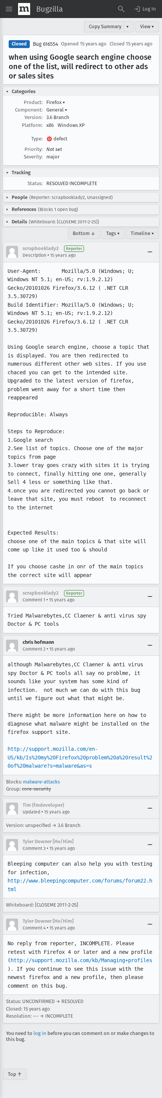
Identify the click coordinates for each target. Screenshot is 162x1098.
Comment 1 (34, 599)
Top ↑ (15, 1074)
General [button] (56, 110)
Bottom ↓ (84, 233)
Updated (31, 812)
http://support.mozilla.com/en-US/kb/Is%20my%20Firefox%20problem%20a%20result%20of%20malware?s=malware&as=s (80, 757)
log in (40, 1033)
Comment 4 (34, 928)
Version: (33, 117)
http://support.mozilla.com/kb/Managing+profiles (81, 960)
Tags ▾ (113, 233)
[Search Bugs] (121, 9)
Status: (35, 183)
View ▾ (147, 26)
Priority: (33, 149)
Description (34, 255)
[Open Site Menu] (9, 9)
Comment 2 (34, 649)
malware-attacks (41, 782)
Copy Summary (105, 26)
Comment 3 (34, 848)
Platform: (32, 125)
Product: (33, 102)
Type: (37, 139)
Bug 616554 (45, 44)
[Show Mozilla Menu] (24, 9)
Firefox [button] (55, 102)
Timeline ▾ (142, 233)
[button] (144, 9)
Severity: (33, 157)
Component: (29, 110)
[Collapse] (150, 252)
